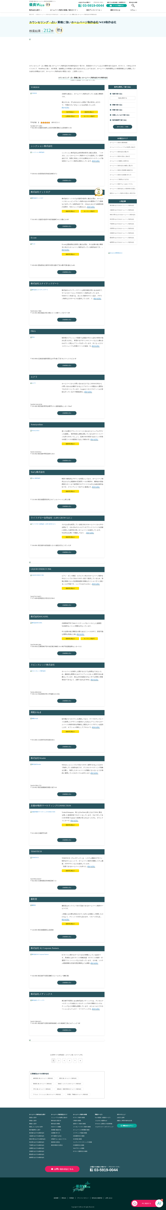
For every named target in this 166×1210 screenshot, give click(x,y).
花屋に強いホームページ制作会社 (67, 1078)
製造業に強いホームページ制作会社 (42, 1083)
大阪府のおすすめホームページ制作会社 (122, 210)
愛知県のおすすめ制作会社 (36, 1154)
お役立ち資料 (120, 1117)
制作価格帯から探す (34, 1130)
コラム (132, 10)
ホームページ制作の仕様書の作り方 (120, 175)
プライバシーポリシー (83, 1198)
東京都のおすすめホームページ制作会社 (122, 205)
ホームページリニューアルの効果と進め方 (122, 147)
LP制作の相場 (77, 1120)
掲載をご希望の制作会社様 (124, 1120)
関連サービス (99, 1114)
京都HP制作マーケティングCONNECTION (51, 805)
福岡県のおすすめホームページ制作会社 (122, 242)
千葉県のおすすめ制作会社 (36, 1145)
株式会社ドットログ (40, 192)
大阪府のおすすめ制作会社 (36, 1136)
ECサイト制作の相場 (79, 1117)
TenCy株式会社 (38, 472)
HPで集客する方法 (56, 1136)
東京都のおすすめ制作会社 (36, 1133)
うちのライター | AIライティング (104, 1126)
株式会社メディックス (41, 994)
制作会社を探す (34, 10)
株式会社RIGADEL (39, 616)
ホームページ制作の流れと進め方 (120, 156)
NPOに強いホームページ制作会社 (42, 1089)
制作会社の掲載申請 (97, 1198)
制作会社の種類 (55, 1123)
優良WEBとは (115, 10)
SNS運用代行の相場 (78, 1145)
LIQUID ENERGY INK (41, 569)
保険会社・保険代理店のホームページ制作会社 (69, 1089)
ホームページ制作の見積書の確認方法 (121, 170)
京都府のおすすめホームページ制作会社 (122, 233)
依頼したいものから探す (36, 1126)
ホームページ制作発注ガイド (59, 1114)
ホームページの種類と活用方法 (119, 161)
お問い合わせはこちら (63, 1169)
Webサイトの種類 (56, 1126)
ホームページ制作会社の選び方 (119, 152)
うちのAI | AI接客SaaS (101, 1120)
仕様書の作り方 (55, 1133)
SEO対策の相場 (77, 1139)
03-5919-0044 (93, 5)
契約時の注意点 (55, 1142)
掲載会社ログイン (128, 1125)
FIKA (33, 331)
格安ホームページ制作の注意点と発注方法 (122, 193)
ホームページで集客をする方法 (119, 179)
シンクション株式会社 (41, 146)
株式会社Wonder (38, 758)
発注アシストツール (93, 10)
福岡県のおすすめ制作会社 (36, 1157)
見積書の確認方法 (56, 1130)
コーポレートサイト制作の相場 (82, 1126)
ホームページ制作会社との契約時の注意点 (122, 188)
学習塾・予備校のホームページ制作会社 (77, 1094)
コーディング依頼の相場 (80, 1133)
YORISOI (35, 87)
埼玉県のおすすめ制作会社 (36, 1142)
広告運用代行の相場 (78, 1136)
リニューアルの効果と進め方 (59, 1117)
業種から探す (33, 1123)
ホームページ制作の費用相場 (118, 142)
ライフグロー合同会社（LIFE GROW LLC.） (52, 518)
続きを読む (65, 107)
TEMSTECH (36, 851)
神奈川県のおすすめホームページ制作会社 (122, 214)
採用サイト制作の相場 (79, 1123)
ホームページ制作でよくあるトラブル (121, 184)
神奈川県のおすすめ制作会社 (37, 1139)
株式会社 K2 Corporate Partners (45, 948)
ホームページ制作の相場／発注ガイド (63, 10)
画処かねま (36, 712)
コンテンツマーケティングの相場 (82, 1142)
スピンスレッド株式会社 (43, 664)
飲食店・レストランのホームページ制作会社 (69, 1083)
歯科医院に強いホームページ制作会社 (43, 1078)
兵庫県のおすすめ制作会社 (36, 1148)
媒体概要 (56, 1198)
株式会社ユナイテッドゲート (45, 283)
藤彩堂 (34, 899)
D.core (34, 237)
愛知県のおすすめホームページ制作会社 (122, 237)
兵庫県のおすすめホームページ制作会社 (122, 228)
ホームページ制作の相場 (80, 1114)
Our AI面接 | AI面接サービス (102, 1117)
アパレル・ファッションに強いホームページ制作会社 (47, 1094)
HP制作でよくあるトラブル (58, 1139)
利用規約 (71, 1198)
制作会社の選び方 (56, 1120)
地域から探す (33, 1117)
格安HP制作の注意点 (57, 1145)
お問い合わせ (108, 1198)
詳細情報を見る (67, 134)
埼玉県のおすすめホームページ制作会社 (122, 219)
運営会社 (64, 1198)
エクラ (34, 377)
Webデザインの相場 (78, 1148)
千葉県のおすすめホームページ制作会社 (122, 224)
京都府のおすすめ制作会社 (36, 1151)
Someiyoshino (37, 424)
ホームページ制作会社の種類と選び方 (121, 165)
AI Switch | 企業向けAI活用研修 (103, 1123)
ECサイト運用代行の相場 (80, 1151)
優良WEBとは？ (121, 1114)
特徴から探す (33, 1120)
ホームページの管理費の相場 (81, 1130)
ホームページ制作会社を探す (37, 1114)
